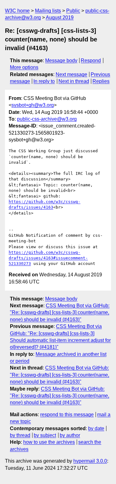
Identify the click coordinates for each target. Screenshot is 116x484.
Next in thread (73, 81)
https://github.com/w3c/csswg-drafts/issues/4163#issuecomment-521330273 (48, 258)
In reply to (44, 81)
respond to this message (67, 414)
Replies (101, 81)
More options (24, 67)
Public (73, 10)
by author (70, 435)
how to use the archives (49, 442)
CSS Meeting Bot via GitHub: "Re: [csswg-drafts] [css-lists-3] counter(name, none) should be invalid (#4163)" (60, 312)
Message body (61, 60)
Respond (91, 60)
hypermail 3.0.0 (90, 461)
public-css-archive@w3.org (47, 119)
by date (96, 428)
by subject (45, 435)
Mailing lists (48, 10)
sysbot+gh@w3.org (32, 105)
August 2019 (60, 17)
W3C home (17, 10)
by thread (20, 435)
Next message (71, 74)
